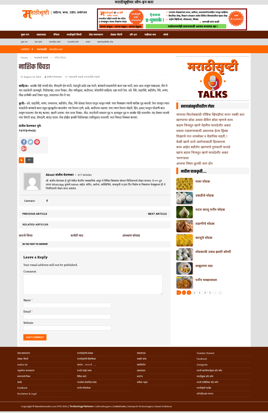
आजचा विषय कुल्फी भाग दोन (194, 163)
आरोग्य (140, 376)
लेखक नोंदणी (116, 34)
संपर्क (165, 34)
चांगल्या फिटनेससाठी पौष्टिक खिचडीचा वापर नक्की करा (210, 114)
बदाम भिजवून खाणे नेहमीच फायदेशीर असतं (203, 125)
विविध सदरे (81, 376)
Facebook (202, 358)
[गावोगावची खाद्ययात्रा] (54, 14)
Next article (157, 213)
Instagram (202, 364)
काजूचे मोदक (203, 237)
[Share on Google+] (24, 148)
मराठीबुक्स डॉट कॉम (205, 376)
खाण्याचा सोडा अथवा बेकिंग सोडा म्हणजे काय (204, 120)
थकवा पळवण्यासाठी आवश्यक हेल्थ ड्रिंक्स (202, 130)
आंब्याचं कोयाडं (131, 235)
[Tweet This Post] (30, 142)
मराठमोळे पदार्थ (73, 42)
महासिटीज (141, 364)
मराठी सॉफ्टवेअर (84, 388)
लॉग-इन (133, 34)
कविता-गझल (142, 382)
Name (27, 300)
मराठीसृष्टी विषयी (74, 34)
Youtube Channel (205, 353)
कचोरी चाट (77, 235)
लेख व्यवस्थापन (96, 34)
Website (28, 323)
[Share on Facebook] (24, 142)
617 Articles (85, 175)
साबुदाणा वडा (204, 266)
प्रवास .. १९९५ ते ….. (86, 364)
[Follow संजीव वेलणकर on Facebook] (47, 201)
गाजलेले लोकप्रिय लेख (86, 382)
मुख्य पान (25, 34)
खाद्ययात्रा (41, 34)
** (29, 160)
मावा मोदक (202, 181)
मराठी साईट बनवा (84, 370)
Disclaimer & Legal (27, 393)
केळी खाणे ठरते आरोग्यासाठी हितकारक (200, 141)
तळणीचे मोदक (205, 223)
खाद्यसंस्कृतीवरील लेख (105, 42)
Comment (29, 271)
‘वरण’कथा (182, 158)
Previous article (34, 213)
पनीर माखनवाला (206, 280)
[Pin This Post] (37, 142)
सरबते (88, 42)
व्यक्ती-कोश (141, 358)
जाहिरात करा (150, 34)
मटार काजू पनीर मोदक (210, 209)
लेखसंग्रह (141, 353)
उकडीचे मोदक (204, 195)
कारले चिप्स (25, 235)
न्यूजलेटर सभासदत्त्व (25, 370)
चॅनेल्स (56, 34)
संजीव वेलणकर (54, 77)
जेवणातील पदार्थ (54, 42)
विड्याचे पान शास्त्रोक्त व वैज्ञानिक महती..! (201, 136)
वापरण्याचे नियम (23, 376)
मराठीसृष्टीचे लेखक (85, 353)
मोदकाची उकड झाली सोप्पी (213, 251)
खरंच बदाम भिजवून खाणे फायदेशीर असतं (202, 152)
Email (27, 311)
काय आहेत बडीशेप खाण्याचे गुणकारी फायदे (203, 147)
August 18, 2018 (32, 77)
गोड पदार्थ (38, 42)
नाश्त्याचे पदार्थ (76, 77)
